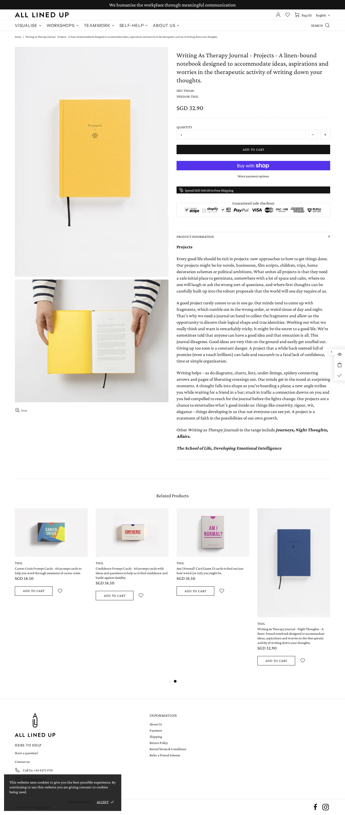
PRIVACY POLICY (79, 802)
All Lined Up (42, 14)
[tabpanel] (212, 558)
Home (18, 36)
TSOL (18, 563)
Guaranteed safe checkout (253, 203)
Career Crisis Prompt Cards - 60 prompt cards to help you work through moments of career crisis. (48, 570)
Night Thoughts (311, 429)
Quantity (184, 127)
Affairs (183, 436)
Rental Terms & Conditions (168, 749)
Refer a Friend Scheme (165, 755)
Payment (156, 730)
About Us (156, 724)
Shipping (156, 737)
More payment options (253, 176)
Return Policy (159, 743)
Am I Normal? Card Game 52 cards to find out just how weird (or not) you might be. (210, 570)
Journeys (284, 429)
